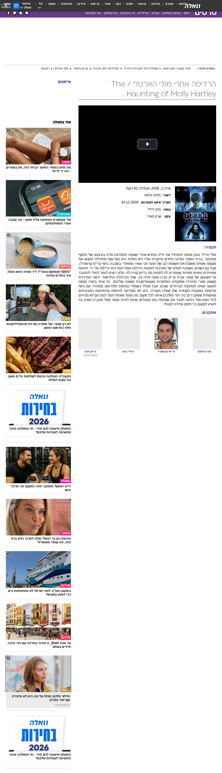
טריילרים (143, 13)
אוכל (108, 4)
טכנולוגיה (66, 4)
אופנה (52, 4)
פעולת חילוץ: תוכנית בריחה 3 (141, 68)
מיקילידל (154, 209)
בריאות (95, 4)
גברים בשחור (80, 68)
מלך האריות (61, 68)
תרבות (142, 4)
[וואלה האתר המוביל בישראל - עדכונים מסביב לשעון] (192, 6)
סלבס (129, 4)
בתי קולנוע (111, 13)
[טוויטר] (14, 13)
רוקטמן (45, 68)
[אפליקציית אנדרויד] (26, 13)
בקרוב (155, 13)
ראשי (186, 13)
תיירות (81, 4)
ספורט (169, 4)
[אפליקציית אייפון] (20, 13)
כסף (118, 4)
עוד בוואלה (62, 122)
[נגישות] (6, 5)
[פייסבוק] (8, 13)
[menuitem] (166, 6)
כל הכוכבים (127, 13)
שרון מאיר (154, 216)
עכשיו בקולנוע (171, 13)
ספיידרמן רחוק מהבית (106, 68)
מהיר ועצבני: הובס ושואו (177, 68)
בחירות (155, 4)
